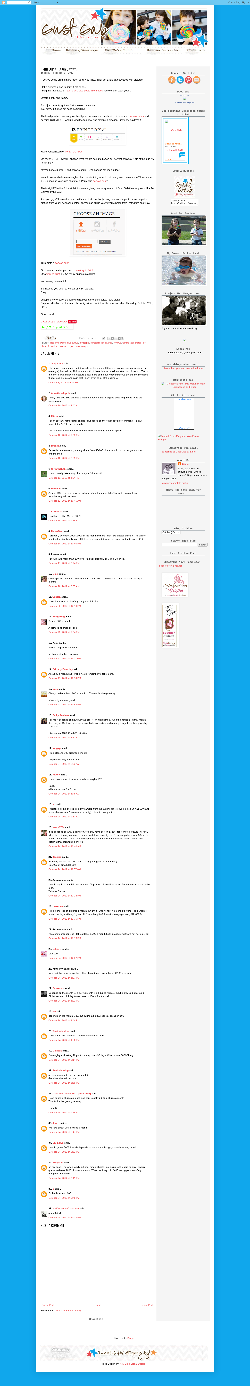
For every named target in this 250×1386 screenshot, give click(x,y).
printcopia (84, 343)
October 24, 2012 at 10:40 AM (64, 846)
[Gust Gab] (184, 99)
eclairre (57, 949)
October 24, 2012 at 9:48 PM (64, 1197)
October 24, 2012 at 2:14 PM (64, 1059)
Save (74, 321)
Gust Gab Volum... (173, 144)
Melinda (57, 1050)
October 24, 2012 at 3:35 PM (64, 1082)
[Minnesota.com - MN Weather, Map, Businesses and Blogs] (184, 387)
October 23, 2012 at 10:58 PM (64, 704)
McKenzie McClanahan (66, 1208)
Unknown (58, 906)
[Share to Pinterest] (122, 338)
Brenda (55, 445)
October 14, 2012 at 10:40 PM (64, 543)
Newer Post (48, 1305)
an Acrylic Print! (84, 270)
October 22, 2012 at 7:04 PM (64, 632)
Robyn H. (58, 1162)
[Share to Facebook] (119, 338)
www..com (184, 399)
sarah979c (58, 827)
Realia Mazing (61, 1070)
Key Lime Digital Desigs (132, 1363)
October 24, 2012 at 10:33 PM (64, 1217)
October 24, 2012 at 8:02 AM (64, 764)
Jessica (57, 856)
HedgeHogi (59, 616)
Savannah (58, 988)
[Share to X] (115, 338)
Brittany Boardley (63, 669)
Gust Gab (184, 96)
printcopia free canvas (101, 343)
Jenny (56, 1123)
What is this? (184, 428)
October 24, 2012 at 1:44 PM (64, 1020)
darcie (185, 464)
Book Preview (170, 160)
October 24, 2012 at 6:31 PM (64, 1151)
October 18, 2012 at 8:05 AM (64, 586)
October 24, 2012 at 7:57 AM (64, 737)
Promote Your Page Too (184, 102)
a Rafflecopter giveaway (54, 321)
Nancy (56, 774)
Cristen (56, 596)
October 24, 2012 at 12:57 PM (64, 958)
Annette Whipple (60, 393)
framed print (53, 273)
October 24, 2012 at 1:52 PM (64, 1040)
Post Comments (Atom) (68, 1310)
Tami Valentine (61, 1031)
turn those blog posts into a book (84, 90)
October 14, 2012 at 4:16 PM (64, 520)
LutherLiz (56, 511)
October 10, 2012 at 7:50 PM (64, 435)
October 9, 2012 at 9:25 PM (63, 382)
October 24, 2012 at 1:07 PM (64, 977)
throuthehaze (59, 468)
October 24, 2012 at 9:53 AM (64, 816)
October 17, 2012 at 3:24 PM (64, 563)
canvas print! (62, 262)
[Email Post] (103, 338)
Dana (56, 689)
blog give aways (58, 343)
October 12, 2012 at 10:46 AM (64, 500)
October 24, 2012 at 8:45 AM (64, 793)
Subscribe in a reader (170, 565)
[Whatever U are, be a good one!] (72, 1093)
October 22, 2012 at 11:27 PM (64, 658)
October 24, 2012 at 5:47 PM (64, 1132)
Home (98, 1305)
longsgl (57, 748)
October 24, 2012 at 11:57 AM (64, 869)
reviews (117, 343)
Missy (54, 416)
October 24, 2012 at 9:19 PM (64, 1178)
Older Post (147, 1305)
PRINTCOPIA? (73, 151)
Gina (55, 573)
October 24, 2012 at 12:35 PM (64, 918)
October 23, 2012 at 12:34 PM (64, 678)
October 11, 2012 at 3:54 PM (63, 477)
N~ (54, 804)
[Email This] (109, 338)
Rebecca (56, 488)
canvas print (99, 180)
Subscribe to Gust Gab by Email (179, 451)
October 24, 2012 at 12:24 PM (64, 895)
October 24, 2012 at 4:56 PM (64, 1112)
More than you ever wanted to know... (184, 368)
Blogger (131, 1338)
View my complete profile (175, 483)
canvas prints (136, 116)
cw (54, 1011)
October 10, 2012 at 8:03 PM (64, 458)
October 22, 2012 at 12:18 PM (64, 606)
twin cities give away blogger (74, 346)
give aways (72, 343)
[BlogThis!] (112, 338)
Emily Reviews (61, 715)
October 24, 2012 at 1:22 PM (64, 1000)
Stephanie (57, 363)
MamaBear (57, 531)
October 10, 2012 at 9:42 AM (64, 405)
